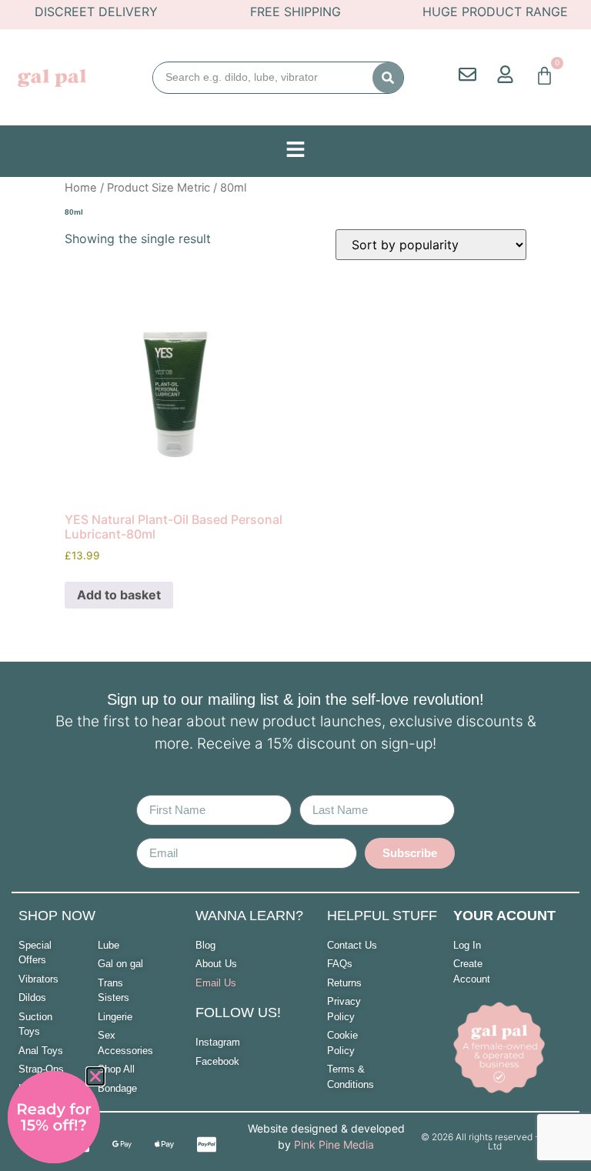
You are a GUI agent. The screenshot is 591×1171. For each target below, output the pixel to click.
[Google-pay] (122, 1144)
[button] (95, 1076)
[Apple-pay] (164, 1144)
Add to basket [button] (119, 594)
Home (81, 188)
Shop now (56, 915)
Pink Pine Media (334, 1144)
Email (152, 832)
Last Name (330, 788)
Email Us (215, 983)
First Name (167, 788)
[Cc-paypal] (207, 1144)
